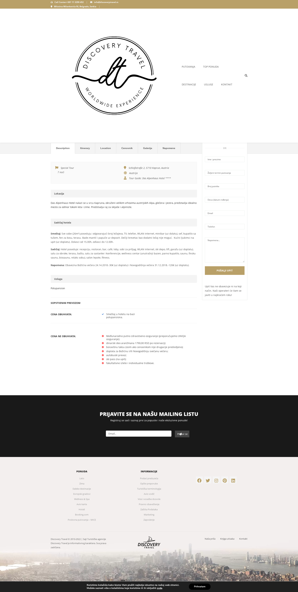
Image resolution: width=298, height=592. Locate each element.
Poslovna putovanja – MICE (82, 519)
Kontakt (226, 84)
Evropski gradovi (81, 493)
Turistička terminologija (149, 488)
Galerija (147, 148)
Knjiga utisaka (227, 538)
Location (105, 148)
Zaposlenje (149, 519)
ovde (159, 588)
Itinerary (85, 148)
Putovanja (188, 66)
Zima (81, 483)
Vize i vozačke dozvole (149, 499)
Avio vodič (149, 493)
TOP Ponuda (211, 66)
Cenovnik (127, 148)
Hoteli (82, 509)
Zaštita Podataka (149, 509)
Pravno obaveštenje (149, 504)
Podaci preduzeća (149, 478)
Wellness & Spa (82, 499)
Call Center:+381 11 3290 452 (69, 2)
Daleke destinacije (82, 488)
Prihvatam (199, 586)
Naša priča (210, 538)
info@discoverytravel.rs (106, 2)
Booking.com (81, 514)
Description (63, 148)
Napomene (169, 148)
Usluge (208, 84)
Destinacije (189, 84)
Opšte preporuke (149, 483)
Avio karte (82, 504)
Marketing (149, 514)
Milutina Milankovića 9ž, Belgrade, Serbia (75, 6)
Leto (82, 478)
